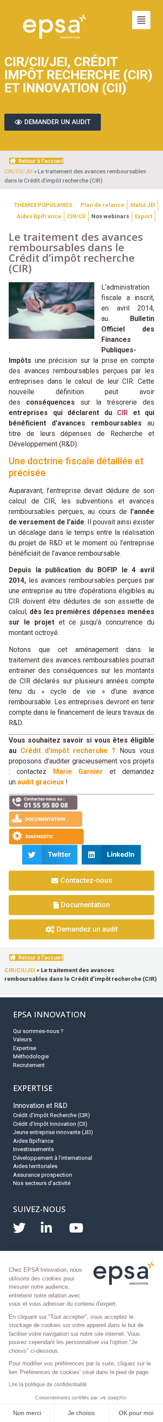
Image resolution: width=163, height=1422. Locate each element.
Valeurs (22, 1039)
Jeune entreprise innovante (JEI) (53, 1132)
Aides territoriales (35, 1166)
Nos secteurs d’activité (41, 1183)
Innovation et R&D (40, 1105)
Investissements (33, 1149)
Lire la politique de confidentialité (48, 1384)
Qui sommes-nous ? (38, 1031)
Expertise (24, 1048)
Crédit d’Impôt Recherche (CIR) (51, 1115)
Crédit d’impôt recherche (64, 750)
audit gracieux (40, 782)
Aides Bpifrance (33, 1141)
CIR (122, 413)
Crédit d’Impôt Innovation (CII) (50, 1124)
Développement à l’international (52, 1158)
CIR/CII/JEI (18, 171)
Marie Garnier (78, 771)
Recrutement (29, 1065)
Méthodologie (31, 1056)
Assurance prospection (42, 1175)
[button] (49, 855)
